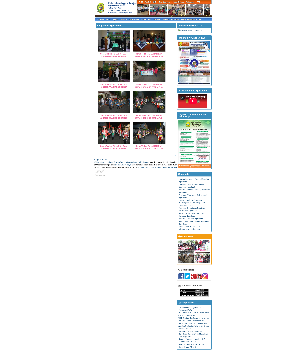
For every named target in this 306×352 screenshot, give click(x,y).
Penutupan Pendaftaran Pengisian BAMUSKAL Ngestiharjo (191, 209)
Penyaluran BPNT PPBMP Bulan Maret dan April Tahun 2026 (193, 314)
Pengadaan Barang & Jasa (191, 19)
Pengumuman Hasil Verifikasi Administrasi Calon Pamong (189, 227)
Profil (141, 2)
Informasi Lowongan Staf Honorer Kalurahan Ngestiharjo (191, 185)
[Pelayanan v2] (194, 167)
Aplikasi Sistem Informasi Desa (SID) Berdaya (131, 162)
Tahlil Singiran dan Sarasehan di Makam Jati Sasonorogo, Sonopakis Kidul (193, 319)
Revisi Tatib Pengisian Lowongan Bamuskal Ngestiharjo (191, 214)
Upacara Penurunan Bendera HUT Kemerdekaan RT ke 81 (191, 340)
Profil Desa (175, 19)
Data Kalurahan (164, 2)
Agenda (115, 19)
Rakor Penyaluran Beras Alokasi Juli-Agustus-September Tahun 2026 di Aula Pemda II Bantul (193, 326)
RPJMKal (156, 19)
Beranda (100, 19)
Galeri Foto (187, 236)
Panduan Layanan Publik (130, 19)
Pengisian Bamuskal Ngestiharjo (190, 218)
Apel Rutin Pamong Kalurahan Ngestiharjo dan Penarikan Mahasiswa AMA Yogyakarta (193, 334)
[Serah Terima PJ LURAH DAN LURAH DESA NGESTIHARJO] (114, 51)
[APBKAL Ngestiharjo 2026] (194, 83)
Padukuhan (190, 2)
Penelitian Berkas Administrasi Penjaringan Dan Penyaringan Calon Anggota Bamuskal (192, 203)
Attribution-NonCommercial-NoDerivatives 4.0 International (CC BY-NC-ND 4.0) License (172, 167)
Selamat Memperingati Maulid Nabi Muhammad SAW (191, 308)
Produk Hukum (178, 2)
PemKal (148, 2)
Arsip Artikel (187, 302)
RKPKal (166, 19)
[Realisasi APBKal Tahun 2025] (190, 30)
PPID (198, 2)
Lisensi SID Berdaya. (123, 164)
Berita (108, 19)
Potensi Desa (146, 19)
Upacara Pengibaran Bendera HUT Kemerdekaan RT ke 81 (192, 345)
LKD (154, 2)
